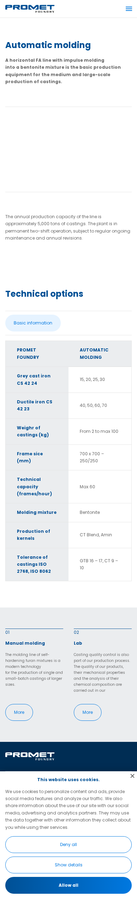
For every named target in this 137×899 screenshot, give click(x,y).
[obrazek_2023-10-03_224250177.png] (68, 147)
